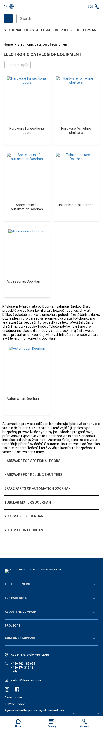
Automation (47, 30)
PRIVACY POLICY (15, 703)
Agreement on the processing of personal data (34, 710)
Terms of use (13, 697)
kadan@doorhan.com (26, 680)
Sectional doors (19, 30)
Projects (12, 625)
